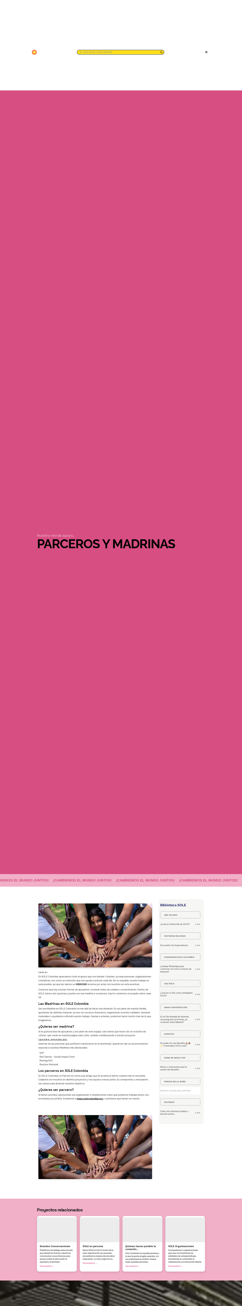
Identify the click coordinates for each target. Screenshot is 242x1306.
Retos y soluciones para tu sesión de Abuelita (173, 1068)
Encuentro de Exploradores (174, 945)
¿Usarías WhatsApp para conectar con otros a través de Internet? (175, 969)
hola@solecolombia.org (90, 1098)
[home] (35, 52)
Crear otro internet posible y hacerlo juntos (174, 1112)
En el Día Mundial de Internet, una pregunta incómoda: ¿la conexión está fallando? (174, 1019)
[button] (206, 52)
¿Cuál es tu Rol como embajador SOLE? (176, 994)
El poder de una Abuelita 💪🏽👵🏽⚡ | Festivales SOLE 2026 (175, 1044)
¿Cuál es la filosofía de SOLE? (175, 924)
